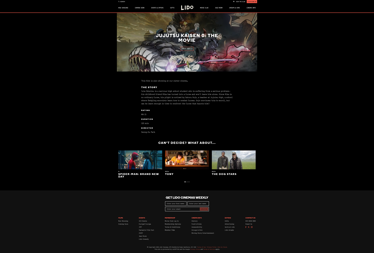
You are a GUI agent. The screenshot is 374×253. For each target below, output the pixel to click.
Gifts (172, 8)
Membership (170, 218)
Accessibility (197, 227)
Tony (169, 174)
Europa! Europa (145, 224)
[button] (185, 181)
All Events (143, 221)
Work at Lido (230, 227)
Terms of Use (201, 247)
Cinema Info (251, 8)
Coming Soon (139, 8)
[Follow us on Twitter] (248, 227)
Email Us (248, 224)
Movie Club (204, 8)
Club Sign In (252, 1)
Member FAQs (170, 230)
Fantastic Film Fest (146, 230)
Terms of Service (209, 249)
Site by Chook (222, 247)
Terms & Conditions (172, 227)
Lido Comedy (144, 239)
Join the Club (240, 1)
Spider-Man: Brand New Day (138, 175)
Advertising (229, 224)
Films (120, 218)
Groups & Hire (234, 8)
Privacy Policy (212, 247)
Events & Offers (157, 8)
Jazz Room (218, 8)
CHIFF (141, 233)
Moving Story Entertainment (203, 233)
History (195, 221)
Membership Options (173, 224)
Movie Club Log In (172, 221)
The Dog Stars (224, 174)
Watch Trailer (187, 49)
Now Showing (123, 8)
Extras (228, 218)
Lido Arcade (229, 230)
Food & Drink (197, 224)
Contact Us (250, 218)
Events (142, 218)
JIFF (140, 227)
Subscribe (204, 209)
